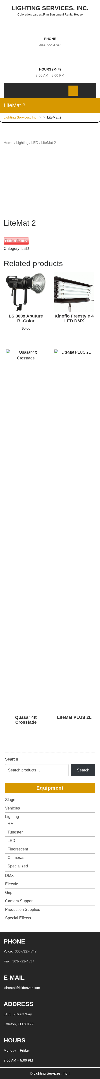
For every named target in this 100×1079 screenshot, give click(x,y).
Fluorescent (18, 849)
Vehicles (12, 808)
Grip (8, 892)
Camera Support (19, 901)
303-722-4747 (50, 45)
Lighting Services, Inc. (50, 8)
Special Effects (18, 918)
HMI (11, 824)
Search (11, 759)
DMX (9, 875)
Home (8, 143)
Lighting (22, 143)
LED (34, 143)
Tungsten (16, 832)
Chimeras (16, 858)
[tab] (43, 90)
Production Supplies (22, 909)
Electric (11, 884)
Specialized (18, 866)
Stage (10, 800)
